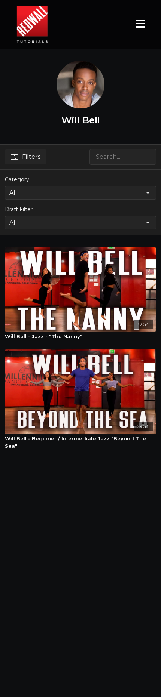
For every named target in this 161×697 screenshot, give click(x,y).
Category (17, 179)
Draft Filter (19, 209)
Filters (31, 156)
